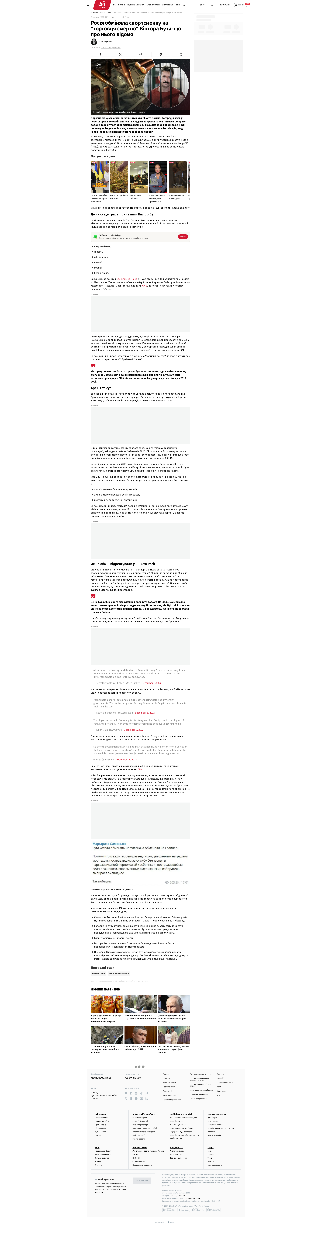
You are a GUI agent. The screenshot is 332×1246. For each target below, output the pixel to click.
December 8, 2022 (151, 683)
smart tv (198, 1210)
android (169, 1210)
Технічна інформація (198, 1099)
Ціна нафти (212, 1118)
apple (184, 1210)
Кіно (97, 1147)
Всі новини (119, 5)
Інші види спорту (215, 1165)
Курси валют (213, 1121)
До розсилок (142, 1181)
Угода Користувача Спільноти (201, 1090)
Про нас (166, 1074)
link (126, 1093)
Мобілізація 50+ (176, 1121)
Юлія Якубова (105, 42)
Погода (98, 1135)
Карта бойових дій (140, 1121)
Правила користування (172, 1100)
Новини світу (105, 12)
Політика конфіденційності (201, 1074)
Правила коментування (199, 1094)
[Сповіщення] (211, 5)
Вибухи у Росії (138, 1135)
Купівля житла (176, 1154)
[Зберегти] (181, 54)
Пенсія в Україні (214, 1135)
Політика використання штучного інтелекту (199, 1079)
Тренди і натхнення (178, 1158)
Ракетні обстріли (140, 1118)
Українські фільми (102, 1154)
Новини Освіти (140, 1147)
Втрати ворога (139, 1139)
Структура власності (225, 1082)
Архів (219, 1087)
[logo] (102, 4)
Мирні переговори (140, 1125)
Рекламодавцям (169, 1095)
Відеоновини (100, 1128)
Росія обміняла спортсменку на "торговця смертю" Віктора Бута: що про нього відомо (148, 12)
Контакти (220, 1074)
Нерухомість (176, 1147)
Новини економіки (217, 1114)
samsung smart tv (213, 1210)
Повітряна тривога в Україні (145, 1128)
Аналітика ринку (177, 1151)
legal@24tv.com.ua (192, 1198)
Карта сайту (221, 1091)
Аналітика (167, 5)
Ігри (177, 5)
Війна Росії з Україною (144, 1114)
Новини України (135, 5)
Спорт (211, 1147)
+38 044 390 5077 (133, 1078)
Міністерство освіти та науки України (148, 1151)
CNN (144, 285)
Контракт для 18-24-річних (181, 1128)
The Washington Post (110, 47)
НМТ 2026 (136, 1158)
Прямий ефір (100, 1125)
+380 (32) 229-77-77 (177, 1196)
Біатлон (211, 1161)
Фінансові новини (215, 1125)
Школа (135, 1154)
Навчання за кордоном (142, 1165)
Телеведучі (167, 1091)
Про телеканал (169, 1087)
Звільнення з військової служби (183, 1118)
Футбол (211, 1154)
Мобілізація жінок (177, 1125)
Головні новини (102, 1118)
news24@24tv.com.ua (101, 1078)
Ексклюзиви (153, 5)
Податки (211, 1132)
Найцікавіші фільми (103, 1151)
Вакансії (220, 1078)
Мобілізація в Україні (181, 1114)
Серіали (98, 1165)
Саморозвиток (139, 1161)
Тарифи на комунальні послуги (221, 1128)
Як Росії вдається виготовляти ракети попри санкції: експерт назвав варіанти (144, 207)
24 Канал (94, 12)
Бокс (210, 1151)
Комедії (98, 1161)
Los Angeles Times (127, 278)
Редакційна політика (171, 1082)
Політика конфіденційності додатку (201, 1085)
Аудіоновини (100, 1132)
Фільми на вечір (102, 1158)
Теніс (210, 1158)
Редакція (166, 1078)
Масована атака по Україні (144, 1132)
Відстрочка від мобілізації (181, 1132)
